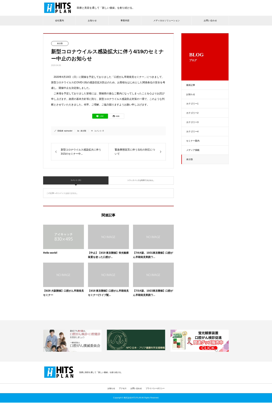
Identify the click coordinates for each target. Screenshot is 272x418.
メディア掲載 (192, 150)
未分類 (189, 159)
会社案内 (59, 20)
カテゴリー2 (192, 113)
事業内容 (125, 20)
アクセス (123, 388)
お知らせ (92, 20)
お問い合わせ (210, 20)
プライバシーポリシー (155, 388)
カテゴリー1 (192, 103)
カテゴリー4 (192, 131)
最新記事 (190, 85)
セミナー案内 (192, 140)
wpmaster (68, 131)
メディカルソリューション (166, 20)
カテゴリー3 (192, 122)
